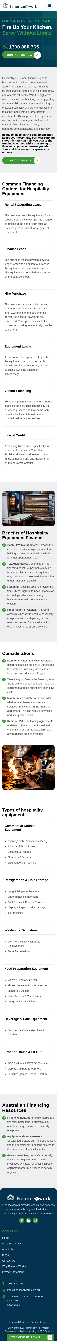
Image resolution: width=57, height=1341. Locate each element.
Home (5, 1237)
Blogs (5, 1255)
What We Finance (12, 1243)
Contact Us (8, 1260)
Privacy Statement (13, 1272)
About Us (7, 1249)
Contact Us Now (19, 54)
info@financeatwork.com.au (23, 1290)
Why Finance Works (14, 1266)
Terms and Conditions (19, 1322)
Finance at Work (32, 1327)
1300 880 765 (24, 47)
